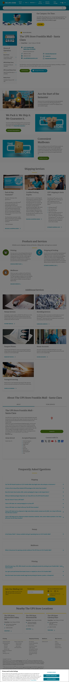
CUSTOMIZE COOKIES (51, 672)
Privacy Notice (33, 680)
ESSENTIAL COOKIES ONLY (51, 675)
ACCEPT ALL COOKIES (51, 679)
